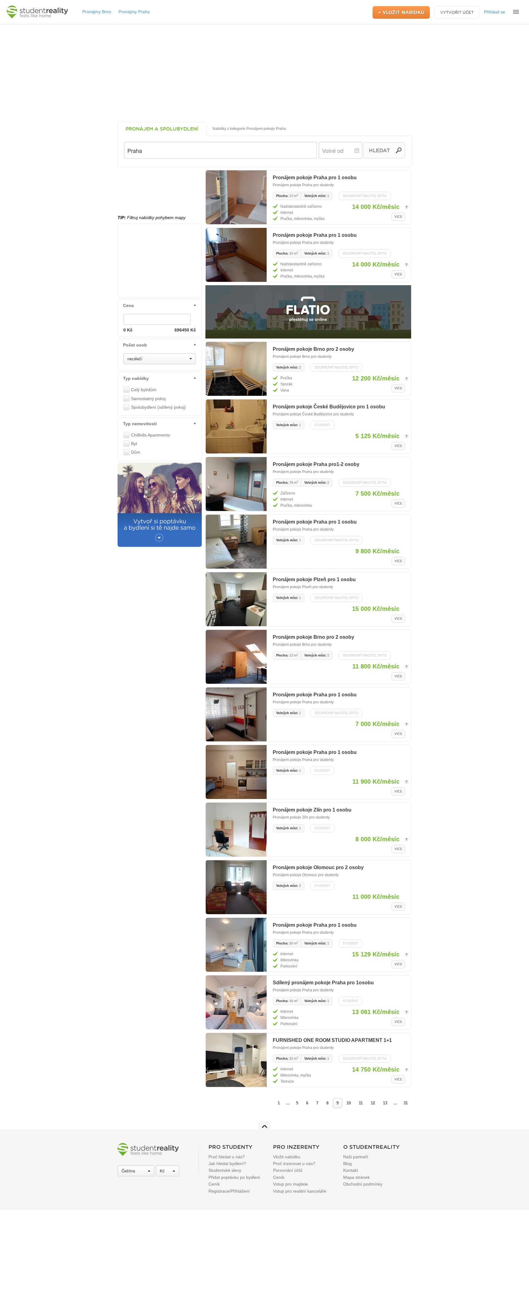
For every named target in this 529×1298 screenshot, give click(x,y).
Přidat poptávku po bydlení (234, 1177)
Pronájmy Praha (134, 11)
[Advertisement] (264, 73)
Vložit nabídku (286, 1156)
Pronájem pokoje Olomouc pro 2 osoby (318, 867)
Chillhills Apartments (150, 435)
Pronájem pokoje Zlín (290, 817)
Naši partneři (355, 1156)
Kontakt (350, 1170)
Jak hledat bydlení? (227, 1163)
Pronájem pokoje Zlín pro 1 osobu (312, 809)
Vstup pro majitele (290, 1184)
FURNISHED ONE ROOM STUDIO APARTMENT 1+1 (332, 1040)
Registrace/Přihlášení (229, 1191)
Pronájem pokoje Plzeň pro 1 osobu (314, 579)
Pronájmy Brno (96, 11)
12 (373, 1103)
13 (385, 1103)
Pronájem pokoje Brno (291, 356)
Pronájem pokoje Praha (292, 185)
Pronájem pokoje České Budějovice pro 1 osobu (329, 406)
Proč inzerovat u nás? (294, 1163)
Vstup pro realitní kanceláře (299, 1191)
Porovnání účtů (287, 1170)
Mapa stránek (356, 1177)
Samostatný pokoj (148, 398)
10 (349, 1103)
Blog (347, 1163)
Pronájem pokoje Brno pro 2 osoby (313, 349)
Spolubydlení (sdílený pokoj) (158, 407)
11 (361, 1103)
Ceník (214, 1184)
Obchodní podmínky (362, 1184)
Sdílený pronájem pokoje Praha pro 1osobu (323, 982)
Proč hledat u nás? (226, 1156)
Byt (134, 443)
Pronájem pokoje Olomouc (295, 875)
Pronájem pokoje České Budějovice (302, 414)
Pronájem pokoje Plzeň (292, 587)
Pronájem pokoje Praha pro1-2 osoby (316, 464)
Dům (135, 452)
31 (405, 1103)
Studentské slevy (224, 1170)
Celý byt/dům (143, 389)
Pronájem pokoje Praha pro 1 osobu (315, 177)
